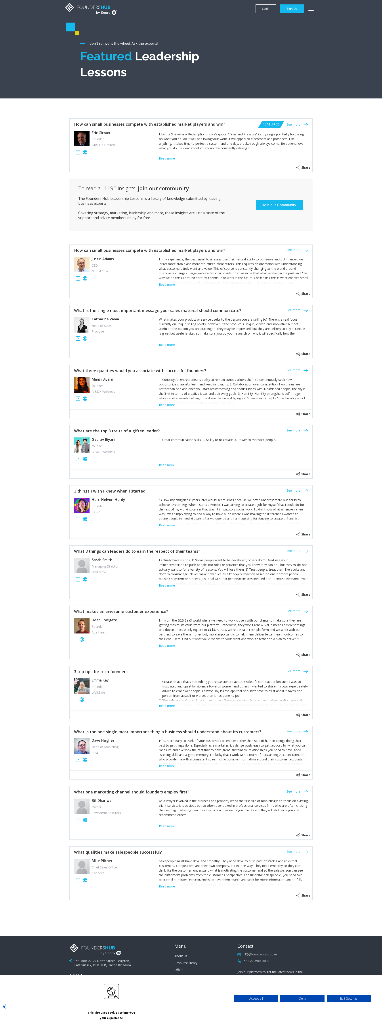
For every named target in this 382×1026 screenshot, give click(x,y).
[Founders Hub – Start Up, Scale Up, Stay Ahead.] (91, 9)
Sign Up (292, 8)
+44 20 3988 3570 (256, 961)
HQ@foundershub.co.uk (260, 954)
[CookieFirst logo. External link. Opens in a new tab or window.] (5, 1007)
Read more (167, 158)
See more (293, 124)
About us (180, 956)
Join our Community (279, 205)
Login (265, 8)
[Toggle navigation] (311, 9)
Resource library (185, 963)
